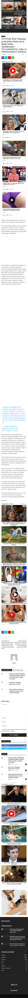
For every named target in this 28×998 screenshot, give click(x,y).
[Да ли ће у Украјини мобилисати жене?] (5, 684)
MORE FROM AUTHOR (18, 670)
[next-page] (5, 696)
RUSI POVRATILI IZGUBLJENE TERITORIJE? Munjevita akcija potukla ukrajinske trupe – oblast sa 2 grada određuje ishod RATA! (7, 644)
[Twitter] (6, 57)
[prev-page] (2, 696)
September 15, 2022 (10, 431)
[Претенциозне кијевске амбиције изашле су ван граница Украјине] (5, 691)
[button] (2, 31)
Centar (4, 54)
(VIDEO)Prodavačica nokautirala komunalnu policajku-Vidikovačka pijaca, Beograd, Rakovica (17, 938)
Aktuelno (7, 34)
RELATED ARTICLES (6, 670)
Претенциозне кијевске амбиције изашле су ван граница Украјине (16, 691)
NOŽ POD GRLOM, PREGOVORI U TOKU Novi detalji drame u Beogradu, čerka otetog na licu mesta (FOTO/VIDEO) (21, 644)
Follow (24, 748)
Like (25, 745)
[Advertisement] (14, 250)
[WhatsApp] (12, 57)
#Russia (5, 407)
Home (2, 34)
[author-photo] (14, 661)
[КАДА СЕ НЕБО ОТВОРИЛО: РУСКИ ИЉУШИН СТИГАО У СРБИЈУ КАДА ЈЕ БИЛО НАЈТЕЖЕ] (5, 675)
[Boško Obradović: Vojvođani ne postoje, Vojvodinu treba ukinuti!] (5, 945)
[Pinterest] (9, 57)
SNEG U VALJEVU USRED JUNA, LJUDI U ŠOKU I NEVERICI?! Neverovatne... (17, 931)
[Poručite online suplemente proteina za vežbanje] (14, 902)
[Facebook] (2, 57)
